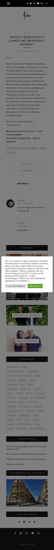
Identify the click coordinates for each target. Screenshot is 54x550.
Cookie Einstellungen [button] (16, 286)
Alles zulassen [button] (35, 286)
